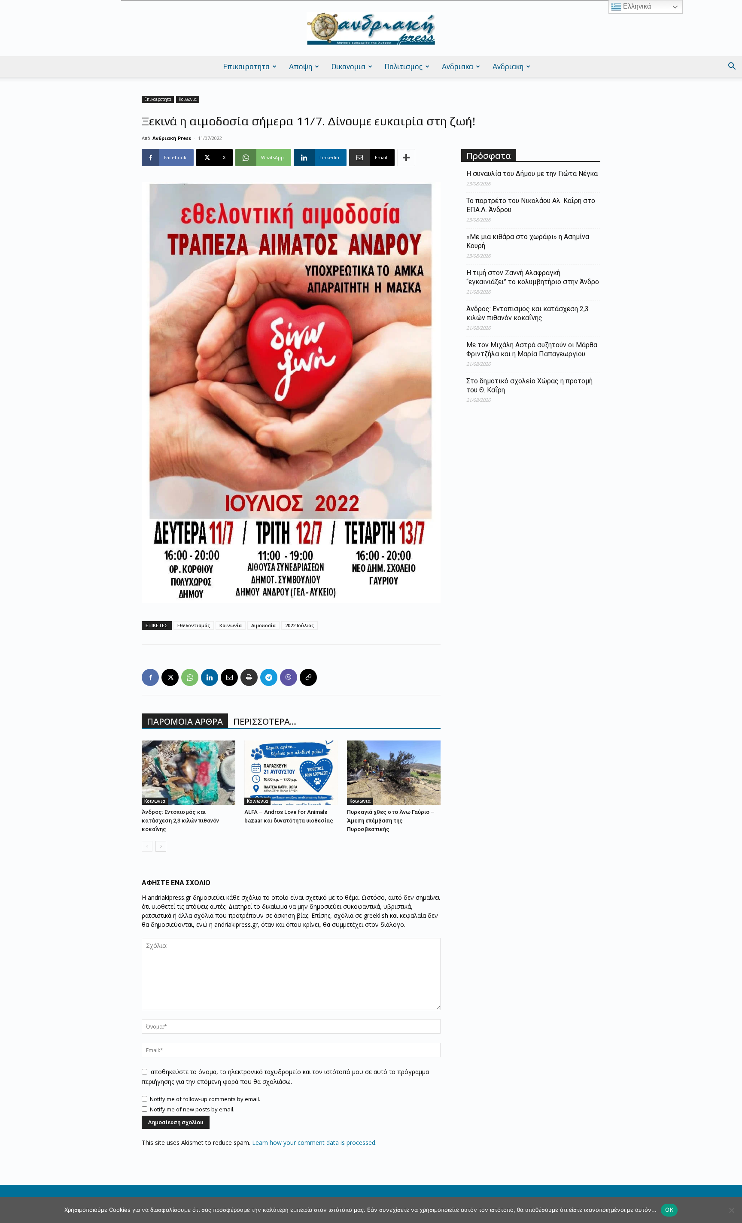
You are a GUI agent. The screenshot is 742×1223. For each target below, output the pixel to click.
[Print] (249, 677)
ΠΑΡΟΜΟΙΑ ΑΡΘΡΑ (185, 721)
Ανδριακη (508, 66)
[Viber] (288, 677)
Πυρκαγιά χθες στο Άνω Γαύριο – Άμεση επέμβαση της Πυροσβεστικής (391, 820)
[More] (406, 157)
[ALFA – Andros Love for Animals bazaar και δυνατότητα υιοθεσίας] (291, 772)
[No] (731, 1210)
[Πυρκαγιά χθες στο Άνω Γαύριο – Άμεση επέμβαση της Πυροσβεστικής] (394, 772)
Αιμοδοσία (263, 625)
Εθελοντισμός (193, 625)
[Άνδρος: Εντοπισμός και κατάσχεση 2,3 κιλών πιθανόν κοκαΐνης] (188, 772)
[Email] (229, 677)
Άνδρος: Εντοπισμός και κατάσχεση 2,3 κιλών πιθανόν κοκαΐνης (180, 820)
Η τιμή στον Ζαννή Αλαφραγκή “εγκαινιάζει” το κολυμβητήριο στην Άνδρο (532, 277)
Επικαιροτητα (246, 66)
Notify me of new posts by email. (192, 1109)
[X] (170, 677)
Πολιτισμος (404, 66)
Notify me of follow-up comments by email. (205, 1099)
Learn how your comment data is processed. (314, 1142)
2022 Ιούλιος (299, 625)
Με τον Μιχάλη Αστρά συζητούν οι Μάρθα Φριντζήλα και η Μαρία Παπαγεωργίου (531, 349)
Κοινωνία (230, 625)
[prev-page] (147, 846)
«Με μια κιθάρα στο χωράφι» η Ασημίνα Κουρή (527, 241)
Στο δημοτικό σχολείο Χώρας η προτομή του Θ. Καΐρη (529, 385)
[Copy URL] (308, 677)
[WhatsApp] (189, 677)
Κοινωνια (188, 99)
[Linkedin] (209, 677)
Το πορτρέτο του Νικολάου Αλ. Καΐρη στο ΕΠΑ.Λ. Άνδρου (530, 205)
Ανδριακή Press (171, 138)
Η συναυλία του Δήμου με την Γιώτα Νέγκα (532, 174)
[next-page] (160, 846)
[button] (731, 67)
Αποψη (300, 66)
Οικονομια (348, 66)
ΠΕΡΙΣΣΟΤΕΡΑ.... (265, 721)
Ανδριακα (457, 66)
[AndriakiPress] (371, 29)
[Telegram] (268, 677)
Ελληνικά (636, 6)
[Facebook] (150, 677)
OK (669, 1209)
